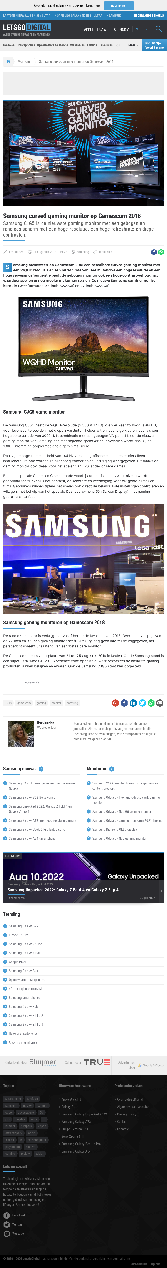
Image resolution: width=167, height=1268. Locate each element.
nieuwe (30, 1147)
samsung (72, 703)
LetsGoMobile (138, 1264)
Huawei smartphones (23, 1033)
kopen (42, 1126)
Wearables (77, 45)
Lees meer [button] (93, 5)
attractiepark (13, 1133)
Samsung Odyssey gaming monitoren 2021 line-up (127, 820)
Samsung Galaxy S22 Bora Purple (32, 797)
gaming (41, 703)
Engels (159, 15)
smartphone (13, 1098)
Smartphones (26, 45)
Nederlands (143, 15)
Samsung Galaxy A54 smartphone (32, 838)
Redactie (123, 1129)
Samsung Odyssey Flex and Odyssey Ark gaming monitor (126, 800)
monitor (56, 703)
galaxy (27, 1105)
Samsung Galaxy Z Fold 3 (111, 15)
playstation (12, 1147)
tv (21, 1140)
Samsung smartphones (24, 998)
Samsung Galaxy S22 (23, 926)
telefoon (32, 1098)
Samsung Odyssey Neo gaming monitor (119, 838)
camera (42, 1105)
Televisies (106, 45)
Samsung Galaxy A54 (76, 1151)
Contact (122, 1122)
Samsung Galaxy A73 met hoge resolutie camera (42, 820)
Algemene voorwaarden (133, 1107)
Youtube (18, 1234)
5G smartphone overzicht (26, 989)
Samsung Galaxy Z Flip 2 (26, 1015)
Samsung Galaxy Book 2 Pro (81, 1144)
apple (31, 1133)
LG (114, 29)
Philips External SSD (75, 1129)
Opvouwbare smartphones (27, 980)
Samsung (83, 252)
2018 (8, 703)
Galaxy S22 (69, 1107)
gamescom (24, 703)
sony (34, 1119)
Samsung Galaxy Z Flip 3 (26, 1024)
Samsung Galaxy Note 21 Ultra (63, 15)
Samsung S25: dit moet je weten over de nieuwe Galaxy (42, 786)
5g (41, 1112)
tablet (39, 1153)
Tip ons (155, 1264)
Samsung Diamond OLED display (114, 829)
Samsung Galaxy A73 (76, 1122)
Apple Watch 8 (71, 1099)
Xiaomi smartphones (23, 1042)
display (20, 1119)
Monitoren (24, 61)
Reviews (9, 45)
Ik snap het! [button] (119, 6)
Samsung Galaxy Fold (23, 1007)
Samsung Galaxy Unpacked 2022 (84, 1114)
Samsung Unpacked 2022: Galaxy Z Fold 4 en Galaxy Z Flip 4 (40, 809)
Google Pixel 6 (19, 962)
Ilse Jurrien (16, 252)
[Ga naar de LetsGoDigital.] (7, 61)
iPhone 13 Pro (18, 935)
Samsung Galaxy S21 (23, 971)
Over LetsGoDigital (130, 1099)
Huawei (103, 29)
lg (44, 1119)
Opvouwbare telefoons (52, 45)
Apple (89, 29)
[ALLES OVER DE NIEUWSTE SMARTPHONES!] (27, 27)
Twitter (17, 1224)
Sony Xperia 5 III (73, 1136)
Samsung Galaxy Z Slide (25, 944)
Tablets (92, 45)
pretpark (26, 1126)
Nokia (124, 29)
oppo (8, 1112)
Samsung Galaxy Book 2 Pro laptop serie (37, 829)
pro (7, 1119)
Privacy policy (127, 1114)
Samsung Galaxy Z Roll (24, 953)
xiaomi (9, 1140)
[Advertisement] (83, 83)
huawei (10, 1126)
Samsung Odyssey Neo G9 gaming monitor (122, 812)
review (25, 1153)
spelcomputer (37, 1140)
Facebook (19, 1215)
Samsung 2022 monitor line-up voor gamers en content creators (125, 786)
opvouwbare (26, 1112)
